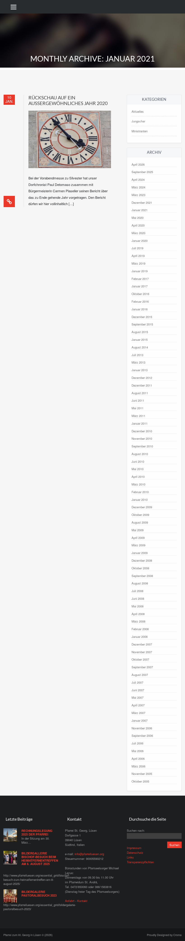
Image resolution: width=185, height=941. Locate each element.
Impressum (134, 848)
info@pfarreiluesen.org (89, 854)
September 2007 (142, 667)
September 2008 (142, 576)
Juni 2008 (138, 598)
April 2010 (138, 476)
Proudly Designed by (164, 935)
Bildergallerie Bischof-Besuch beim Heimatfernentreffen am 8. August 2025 (39, 858)
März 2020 (138, 233)
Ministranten (140, 131)
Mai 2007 (137, 697)
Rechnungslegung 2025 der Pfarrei (36, 832)
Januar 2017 (140, 286)
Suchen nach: (136, 830)
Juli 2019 (137, 248)
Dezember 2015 (142, 317)
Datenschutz (135, 852)
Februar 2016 (140, 301)
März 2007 (138, 713)
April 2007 (138, 705)
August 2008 (140, 583)
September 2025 (142, 172)
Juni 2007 (138, 690)
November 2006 (142, 728)
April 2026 (138, 164)
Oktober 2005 (140, 781)
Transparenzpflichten (140, 862)
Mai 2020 (137, 217)
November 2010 (142, 438)
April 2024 (138, 179)
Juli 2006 (137, 743)
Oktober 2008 (140, 568)
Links (130, 857)
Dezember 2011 (142, 385)
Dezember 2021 (142, 202)
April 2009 (138, 538)
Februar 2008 (140, 629)
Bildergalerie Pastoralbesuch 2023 (39, 893)
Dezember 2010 (142, 431)
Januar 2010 (140, 499)
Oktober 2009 (140, 515)
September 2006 (142, 735)
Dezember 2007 (142, 644)
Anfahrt (69, 901)
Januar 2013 (140, 370)
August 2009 (140, 522)
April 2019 (138, 256)
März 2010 (138, 484)
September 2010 (142, 446)
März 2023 (138, 195)
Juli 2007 (137, 682)
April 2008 (138, 614)
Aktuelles (138, 111)
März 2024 (138, 187)
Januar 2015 (140, 339)
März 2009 (138, 545)
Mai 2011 (137, 408)
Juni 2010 (138, 461)
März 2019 (138, 263)
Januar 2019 (140, 271)
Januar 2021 (140, 210)
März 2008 (138, 621)
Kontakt (82, 901)
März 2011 (138, 416)
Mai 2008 (137, 606)
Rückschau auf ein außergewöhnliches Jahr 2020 (68, 100)
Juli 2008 (137, 591)
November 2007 (142, 652)
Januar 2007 (140, 720)
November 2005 (142, 774)
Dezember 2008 (142, 560)
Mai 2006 (137, 751)
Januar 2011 (140, 423)
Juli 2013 (137, 355)
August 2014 (140, 347)
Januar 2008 (140, 636)
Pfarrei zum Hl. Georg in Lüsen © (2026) (28, 935)
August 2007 (140, 675)
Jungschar (138, 121)
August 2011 (140, 393)
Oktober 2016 (140, 294)
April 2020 (138, 225)
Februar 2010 (140, 492)
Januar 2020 (140, 240)
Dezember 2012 (142, 377)
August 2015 (140, 332)
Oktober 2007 (140, 659)
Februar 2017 (140, 279)
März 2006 (138, 766)
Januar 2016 (140, 309)
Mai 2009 (137, 530)
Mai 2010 (137, 469)
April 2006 (138, 758)
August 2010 (140, 454)
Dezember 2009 (142, 507)
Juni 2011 (138, 400)
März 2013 (138, 362)
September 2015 (142, 324)
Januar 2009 (140, 553)
